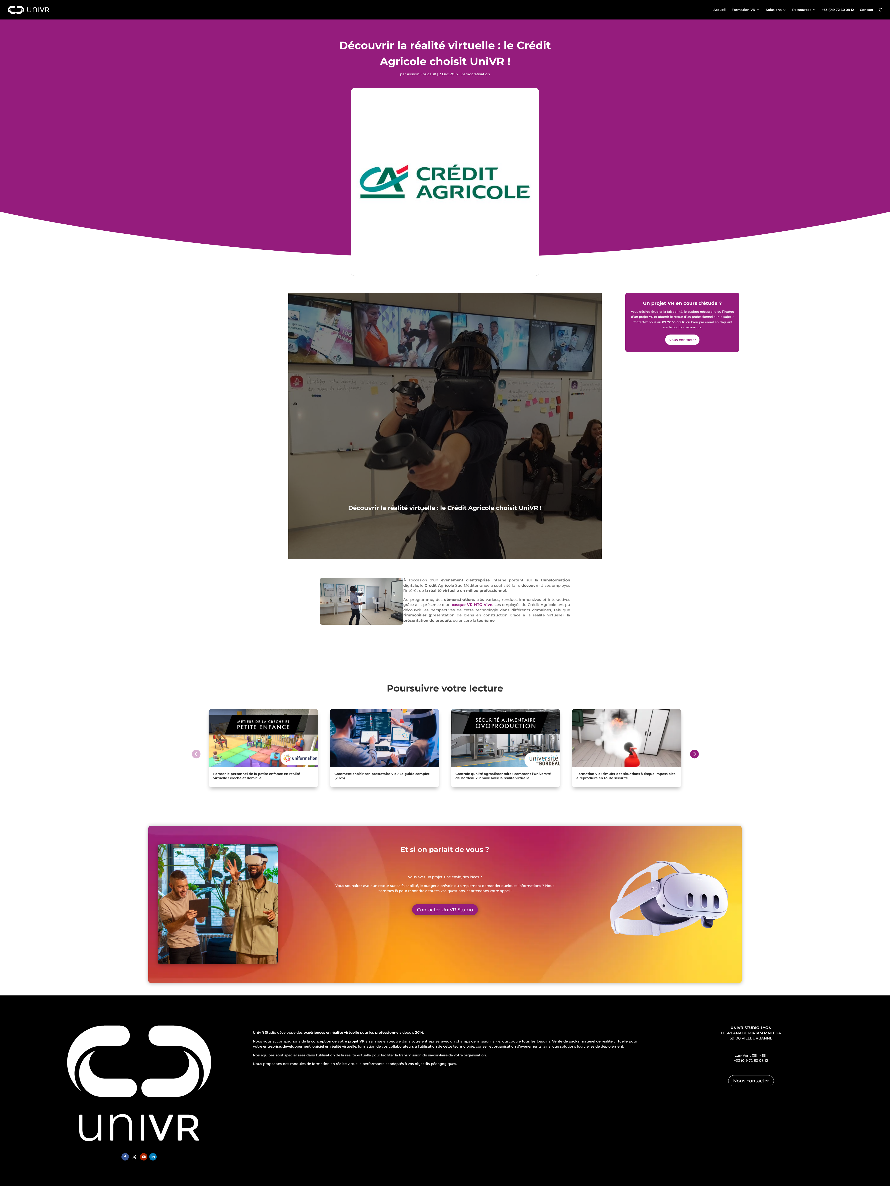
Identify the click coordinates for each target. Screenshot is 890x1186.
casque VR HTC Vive (472, 605)
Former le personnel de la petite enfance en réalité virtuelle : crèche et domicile (256, 776)
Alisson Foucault (421, 74)
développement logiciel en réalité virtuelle (319, 1046)
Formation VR (743, 10)
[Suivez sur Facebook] (125, 1156)
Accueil (719, 10)
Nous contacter (682, 340)
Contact (866, 10)
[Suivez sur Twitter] (134, 1156)
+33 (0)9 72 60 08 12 (838, 10)
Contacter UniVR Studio (445, 909)
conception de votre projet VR (338, 1041)
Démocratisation (475, 74)
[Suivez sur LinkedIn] (153, 1156)
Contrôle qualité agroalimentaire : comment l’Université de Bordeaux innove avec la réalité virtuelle (503, 776)
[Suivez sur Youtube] (143, 1156)
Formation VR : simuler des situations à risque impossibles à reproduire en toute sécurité (625, 776)
